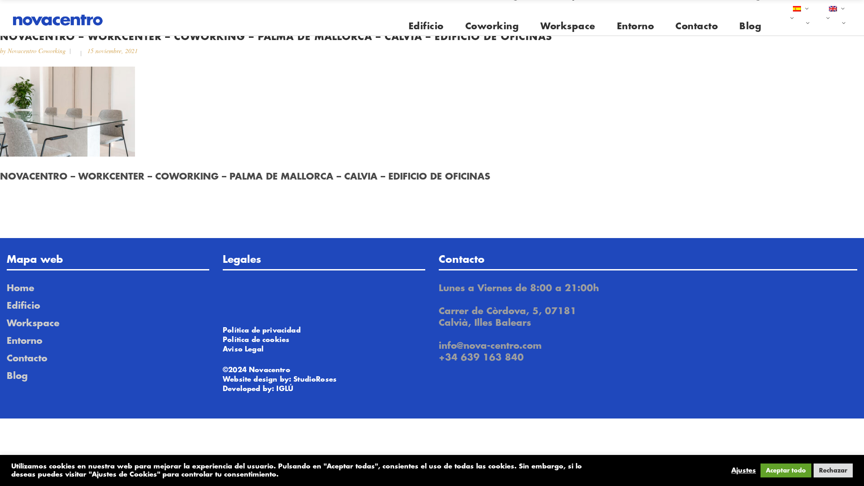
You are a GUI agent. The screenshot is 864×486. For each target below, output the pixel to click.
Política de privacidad (262, 330)
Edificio (23, 305)
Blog (17, 376)
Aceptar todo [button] (786, 470)
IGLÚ (284, 389)
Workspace (33, 323)
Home (20, 288)
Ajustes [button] (743, 470)
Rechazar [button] (833, 470)
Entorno (24, 341)
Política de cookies (256, 340)
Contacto (27, 358)
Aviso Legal (243, 349)
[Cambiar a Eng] (836, 18)
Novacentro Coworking (37, 50)
